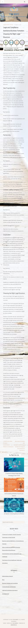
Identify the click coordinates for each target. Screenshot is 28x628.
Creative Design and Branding (9, 586)
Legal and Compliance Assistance (10, 590)
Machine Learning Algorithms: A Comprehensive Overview (13, 542)
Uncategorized (5, 593)
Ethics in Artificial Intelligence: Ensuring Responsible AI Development (11, 549)
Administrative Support (8, 24)
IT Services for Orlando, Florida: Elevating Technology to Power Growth (11, 536)
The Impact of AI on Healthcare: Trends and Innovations (12, 562)
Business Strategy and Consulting (10, 583)
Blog (3, 579)
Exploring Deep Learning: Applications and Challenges (11, 555)
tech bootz (14, 14)
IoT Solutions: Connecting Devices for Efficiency (14, 513)
